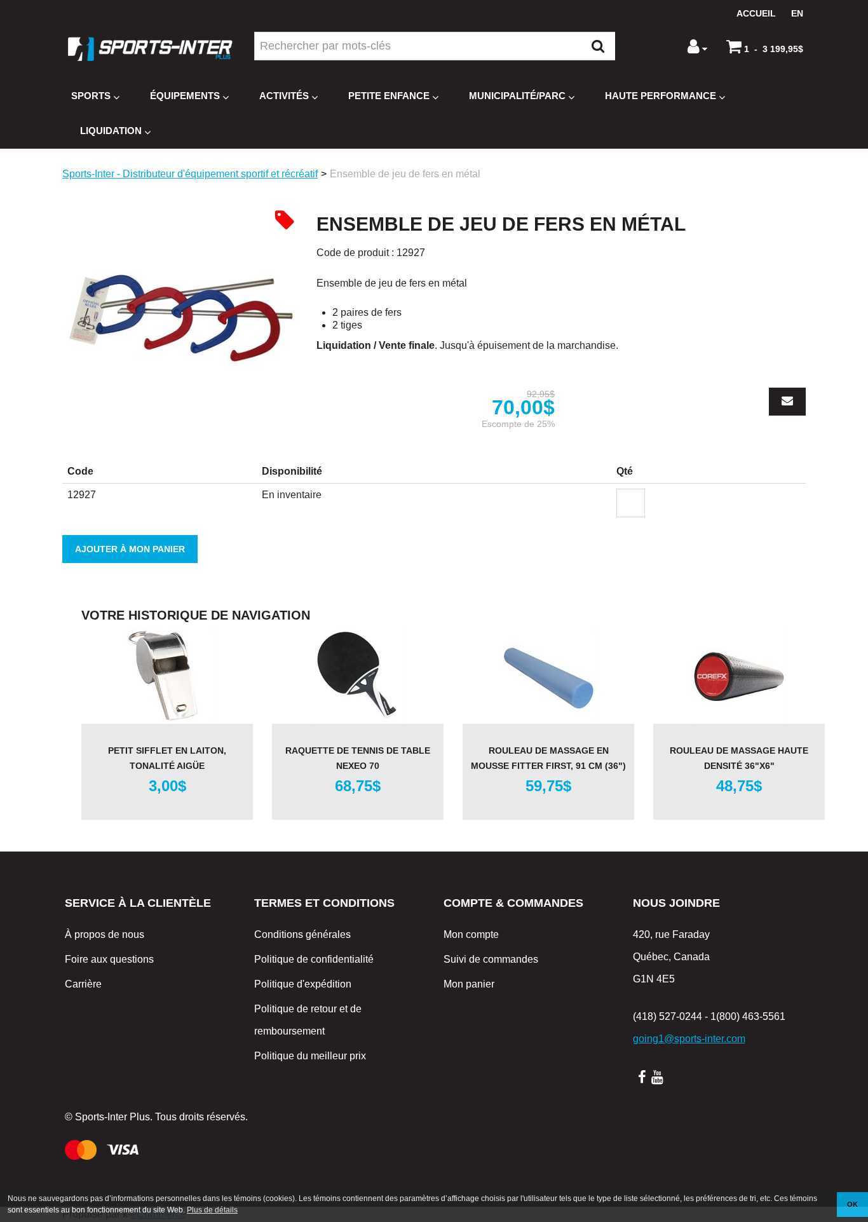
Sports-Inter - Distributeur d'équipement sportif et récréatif (190, 173)
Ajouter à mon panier (130, 549)
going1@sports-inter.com (689, 1038)
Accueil (756, 13)
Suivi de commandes (491, 959)
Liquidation (111, 130)
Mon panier (469, 984)
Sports (91, 95)
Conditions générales (302, 934)
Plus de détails (212, 1209)
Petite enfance (389, 95)
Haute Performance (660, 95)
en (797, 13)
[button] (764, 46)
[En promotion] (284, 219)
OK (852, 1204)
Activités (284, 95)
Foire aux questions (109, 959)
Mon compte (471, 934)
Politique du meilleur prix (310, 1055)
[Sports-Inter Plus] (150, 49)
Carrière (83, 984)
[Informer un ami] (787, 402)
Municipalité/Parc (517, 95)
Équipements (185, 95)
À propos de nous (104, 934)
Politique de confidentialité (314, 959)
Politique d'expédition (302, 984)
